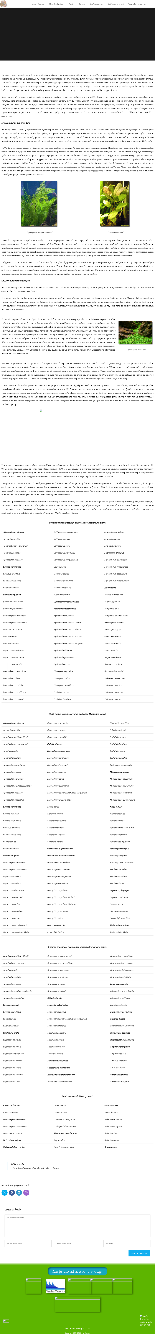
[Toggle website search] (149, 4)
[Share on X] (5, 1193)
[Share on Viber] (26, 1193)
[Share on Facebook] (12, 1193)
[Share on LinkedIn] (19, 1193)
